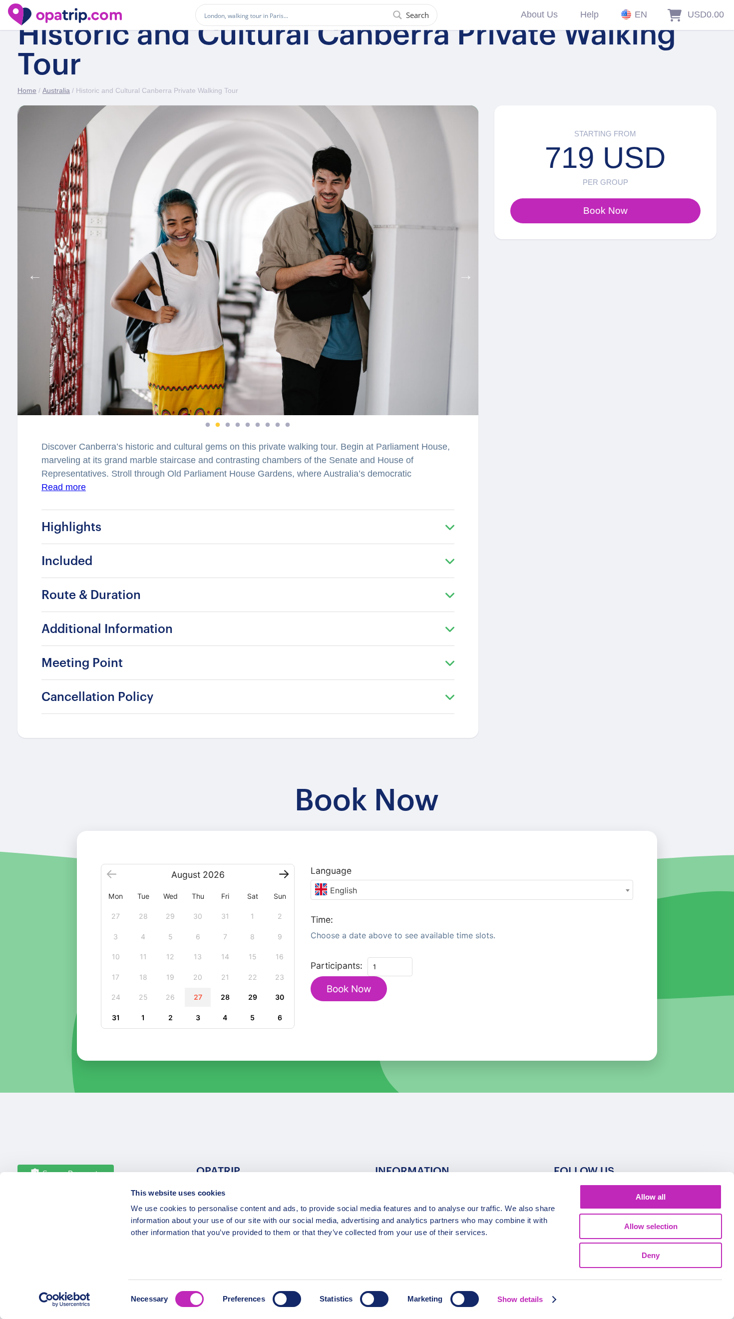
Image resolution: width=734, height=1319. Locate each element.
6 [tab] (258, 425)
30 (279, 997)
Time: (322, 919)
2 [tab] (218, 425)
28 (225, 997)
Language (331, 870)
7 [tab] (268, 425)
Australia (56, 90)
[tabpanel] (247, 260)
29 (252, 997)
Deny (651, 1255)
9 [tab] (288, 425)
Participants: (337, 965)
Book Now (349, 989)
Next (463, 273)
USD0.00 (706, 14)
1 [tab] (208, 425)
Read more (63, 487)
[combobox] (472, 890)
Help (589, 14)
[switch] (287, 1299)
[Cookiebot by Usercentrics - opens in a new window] (64, 1299)
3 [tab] (228, 425)
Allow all (651, 1197)
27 (198, 997)
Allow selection (651, 1226)
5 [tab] (248, 425)
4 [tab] (238, 425)
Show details (520, 1299)
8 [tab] (278, 425)
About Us (539, 14)
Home (26, 90)
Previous (32, 273)
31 (116, 1017)
